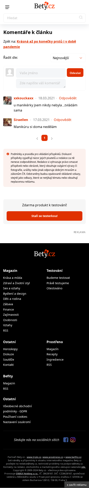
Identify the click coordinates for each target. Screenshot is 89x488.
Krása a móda (12, 278)
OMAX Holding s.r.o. (27, 473)
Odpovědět (68, 98)
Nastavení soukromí (17, 422)
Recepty (52, 354)
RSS (5, 330)
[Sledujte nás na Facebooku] (64, 440)
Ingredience (55, 359)
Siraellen (21, 119)
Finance (8, 309)
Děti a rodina (12, 299)
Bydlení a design (14, 294)
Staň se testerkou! (44, 216)
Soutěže (8, 359)
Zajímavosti (11, 315)
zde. (83, 466)
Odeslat (75, 73)
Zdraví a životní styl (16, 283)
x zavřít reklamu (77, 485)
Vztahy (7, 325)
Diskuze (8, 354)
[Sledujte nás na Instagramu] (71, 440)
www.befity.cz (73, 457)
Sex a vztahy (11, 288)
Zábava (8, 304)
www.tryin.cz (34, 457)
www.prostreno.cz (52, 457)
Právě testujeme (58, 283)
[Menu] (7, 7)
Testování (55, 270)
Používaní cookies (15, 417)
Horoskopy (10, 349)
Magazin (9, 383)
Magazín (10, 270)
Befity (8, 376)
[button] (81, 18)
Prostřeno (55, 342)
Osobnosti (10, 320)
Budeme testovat (58, 278)
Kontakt (8, 365)
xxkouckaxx (23, 98)
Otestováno (54, 288)
